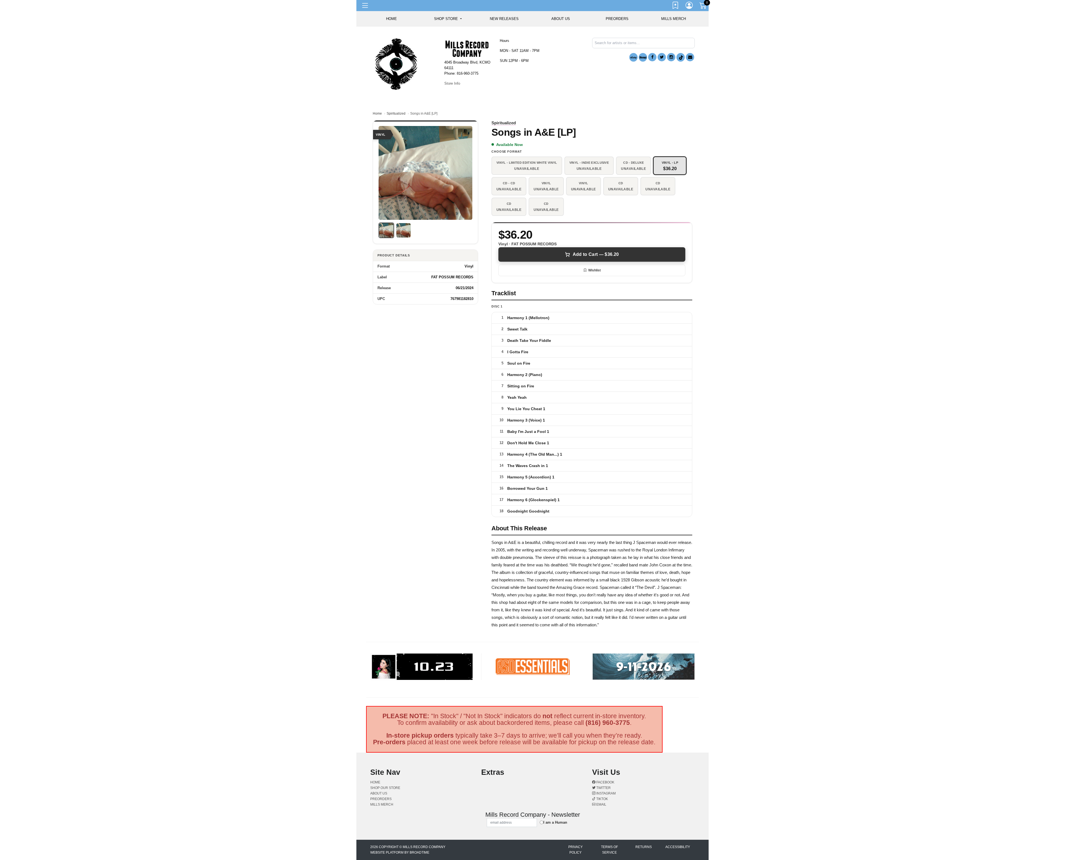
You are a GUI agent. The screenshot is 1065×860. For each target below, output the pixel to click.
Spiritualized (396, 113)
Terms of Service (609, 849)
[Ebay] (633, 57)
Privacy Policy (575, 849)
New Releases (504, 19)
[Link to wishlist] (675, 6)
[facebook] (652, 57)
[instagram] (671, 57)
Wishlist (594, 270)
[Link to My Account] (689, 6)
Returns (643, 847)
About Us (560, 19)
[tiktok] (680, 57)
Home (377, 113)
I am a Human (555, 822)
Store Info (452, 83)
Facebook (604, 782)
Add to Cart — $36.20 (596, 254)
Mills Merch (673, 19)
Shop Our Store (385, 788)
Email (600, 804)
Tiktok (601, 799)
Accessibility (677, 847)
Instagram (605, 793)
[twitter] (661, 57)
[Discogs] (643, 57)
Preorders (617, 19)
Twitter (603, 788)
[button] (448, 19)
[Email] (690, 57)
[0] (703, 6)
